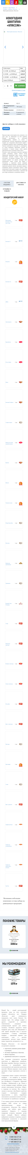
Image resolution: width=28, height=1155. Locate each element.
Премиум (6, 128)
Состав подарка (6, 183)
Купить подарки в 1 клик (18, 90)
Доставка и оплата (21, 183)
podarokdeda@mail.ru (13, 1143)
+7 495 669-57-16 (15, 1139)
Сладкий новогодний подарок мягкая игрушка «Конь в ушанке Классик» (14, 936)
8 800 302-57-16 (15, 1137)
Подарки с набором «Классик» (10, 9)
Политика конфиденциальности (12, 1152)
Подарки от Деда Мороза (9, 7)
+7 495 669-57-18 (15, 1142)
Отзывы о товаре (7, 190)
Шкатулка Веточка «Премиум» (14, 977)
